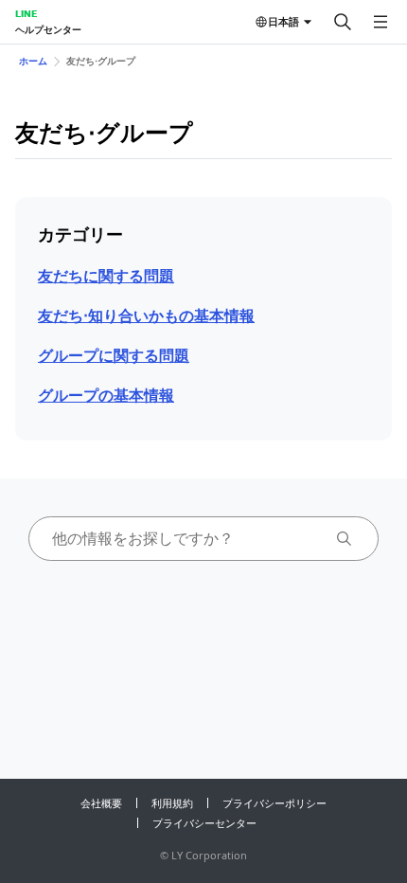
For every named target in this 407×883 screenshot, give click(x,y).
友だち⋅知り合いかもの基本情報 (146, 315)
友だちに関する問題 (106, 275)
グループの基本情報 (106, 395)
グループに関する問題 (113, 355)
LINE (26, 13)
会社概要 (101, 803)
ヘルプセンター (48, 29)
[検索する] (343, 22)
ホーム (33, 60)
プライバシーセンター (204, 823)
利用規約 (172, 803)
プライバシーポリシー (274, 803)
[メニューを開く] (380, 22)
